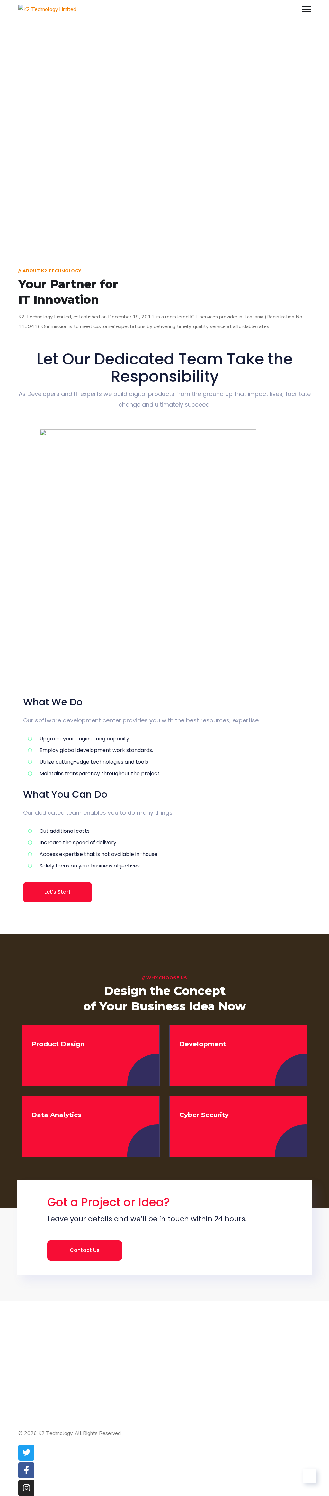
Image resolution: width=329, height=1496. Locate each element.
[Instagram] (26, 1488)
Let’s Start (57, 891)
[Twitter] (26, 1453)
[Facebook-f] (26, 1470)
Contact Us (85, 1250)
